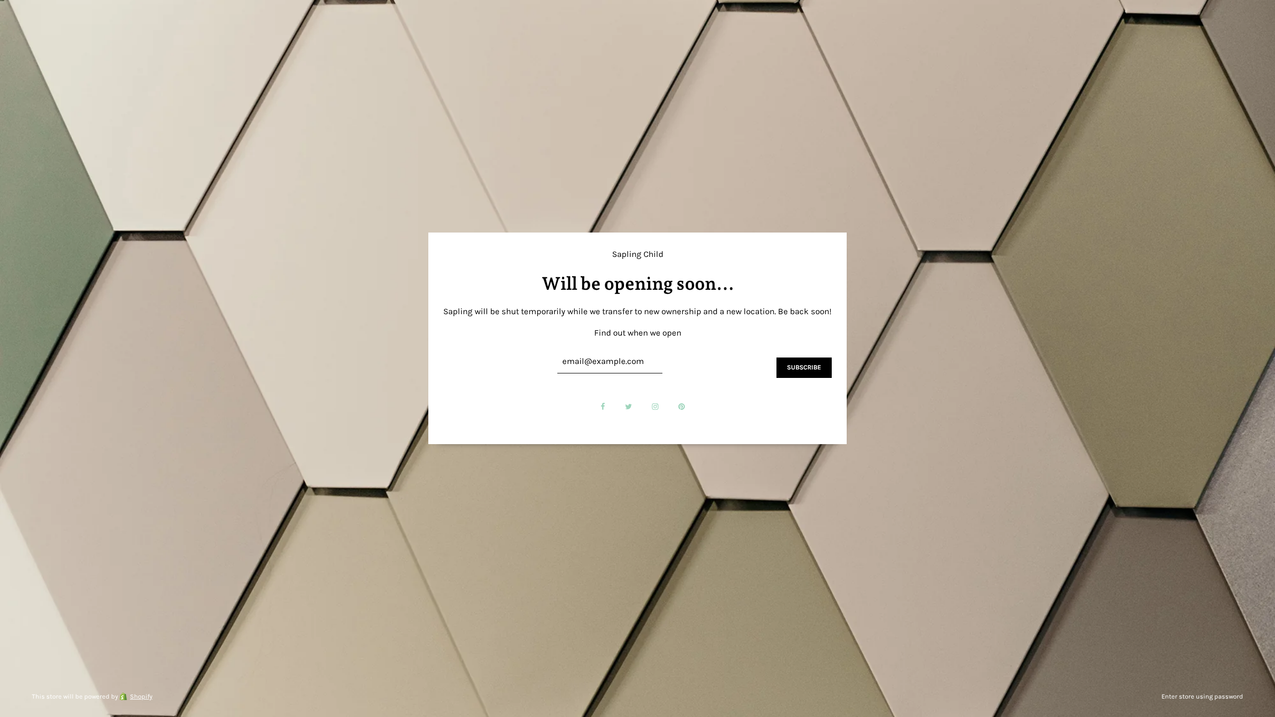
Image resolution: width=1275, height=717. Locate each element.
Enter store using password (1202, 696)
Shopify (141, 696)
